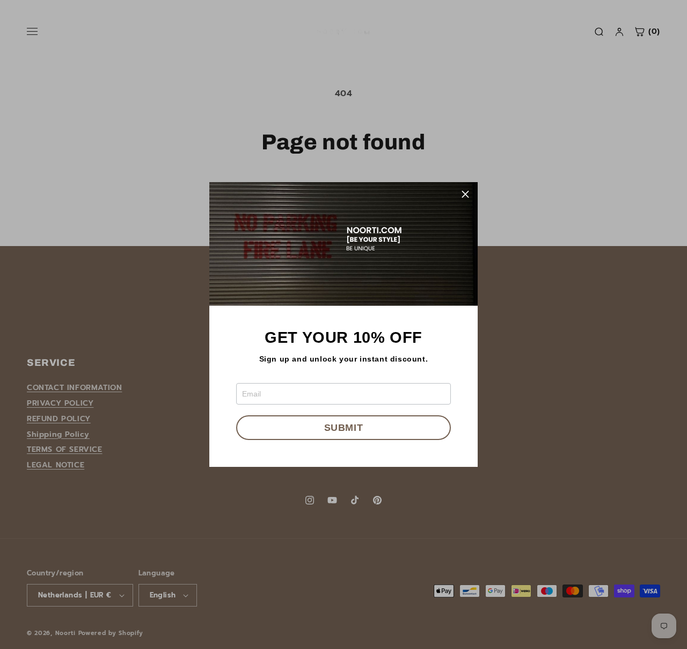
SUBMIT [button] (343, 427)
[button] (465, 194)
